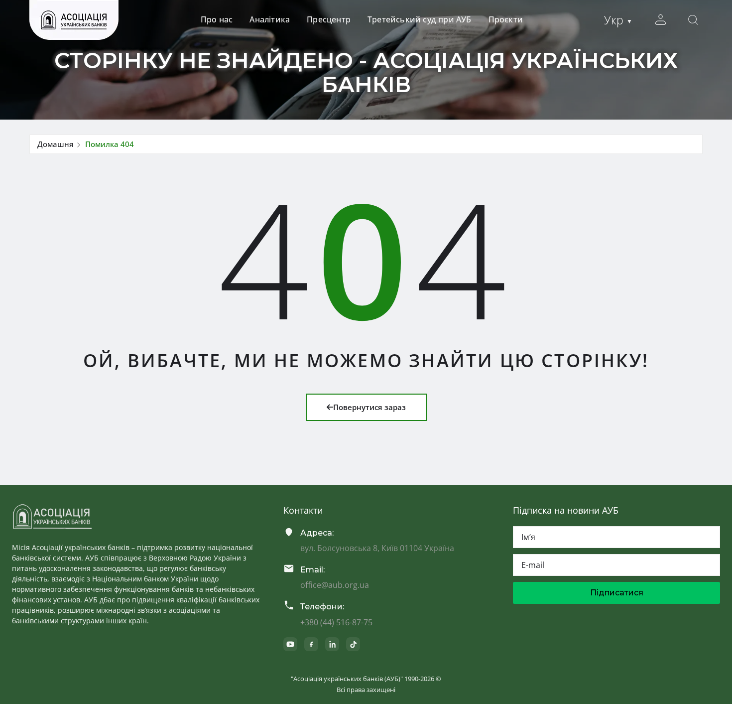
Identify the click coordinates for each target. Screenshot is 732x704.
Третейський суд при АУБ (419, 19)
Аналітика (269, 19)
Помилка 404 (109, 144)
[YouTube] (290, 644)
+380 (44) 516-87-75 (336, 622)
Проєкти (505, 19)
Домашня (55, 144)
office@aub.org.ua (334, 584)
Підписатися (616, 592)
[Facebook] (311, 644)
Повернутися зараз (369, 407)
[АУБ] (52, 517)
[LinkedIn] (332, 644)
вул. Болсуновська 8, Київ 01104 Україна (377, 548)
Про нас (217, 19)
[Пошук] (693, 19)
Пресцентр (329, 19)
